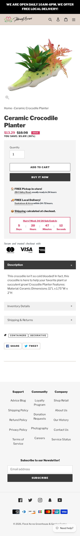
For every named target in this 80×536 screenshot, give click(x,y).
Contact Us (61, 429)
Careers (39, 438)
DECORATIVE (38, 335)
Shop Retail (61, 400)
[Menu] (74, 19)
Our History (61, 420)
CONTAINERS (18, 335)
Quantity (15, 147)
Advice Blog (18, 400)
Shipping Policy (18, 410)
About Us (61, 410)
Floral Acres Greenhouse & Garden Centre (44, 523)
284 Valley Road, (23, 192)
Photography (39, 428)
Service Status (61, 439)
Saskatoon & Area (24, 203)
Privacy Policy (18, 429)
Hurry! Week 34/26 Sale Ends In (40, 220)
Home (8, 108)
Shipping (20, 211)
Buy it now (39, 177)
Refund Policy (18, 420)
